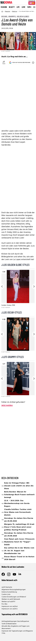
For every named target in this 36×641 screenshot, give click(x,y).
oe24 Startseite (7, 587)
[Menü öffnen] (34, 7)
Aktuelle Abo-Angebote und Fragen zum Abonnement (15, 627)
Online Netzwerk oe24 (9, 580)
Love (23, 7)
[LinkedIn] (20, 574)
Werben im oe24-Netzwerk (11, 599)
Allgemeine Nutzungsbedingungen (14, 589)
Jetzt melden (7, 405)
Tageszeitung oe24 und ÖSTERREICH (15, 614)
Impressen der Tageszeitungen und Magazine (17, 631)
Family (29, 7)
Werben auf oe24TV (8, 601)
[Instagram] (8, 574)
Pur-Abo (4, 604)
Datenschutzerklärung (9, 592)
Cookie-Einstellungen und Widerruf (14, 597)
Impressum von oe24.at (10, 606)
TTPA (3, 633)
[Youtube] (14, 574)
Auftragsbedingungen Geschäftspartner (15, 621)
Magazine (7, 11)
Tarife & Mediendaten (9, 623)
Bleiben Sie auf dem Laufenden (13, 567)
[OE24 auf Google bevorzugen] (33, 62)
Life (18, 7)
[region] (18, 289)
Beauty (12, 7)
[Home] (2, 11)
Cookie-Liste (6, 594)
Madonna (14, 11)
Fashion (4, 7)
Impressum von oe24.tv (10, 609)
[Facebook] (3, 574)
